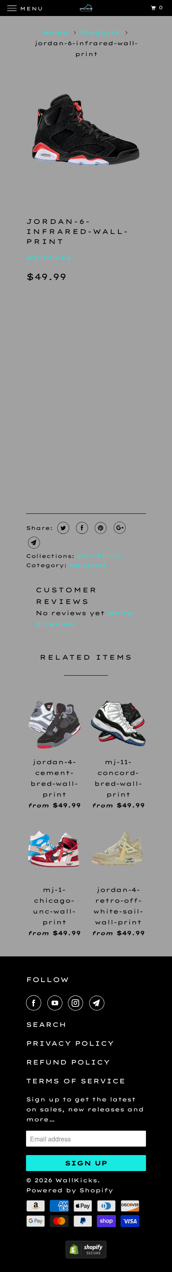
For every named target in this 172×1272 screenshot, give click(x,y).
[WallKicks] (86, 8)
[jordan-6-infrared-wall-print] (86, 134)
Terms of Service (76, 1081)
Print (43, 395)
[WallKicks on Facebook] (35, 1002)
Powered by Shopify (69, 1190)
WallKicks (48, 258)
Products (99, 32)
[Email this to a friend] (33, 543)
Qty (34, 441)
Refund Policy (68, 1062)
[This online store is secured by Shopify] (86, 1256)
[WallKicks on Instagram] (77, 1002)
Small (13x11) (58, 312)
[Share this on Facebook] (81, 528)
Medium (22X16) (62, 329)
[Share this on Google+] (119, 528)
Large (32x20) (59, 346)
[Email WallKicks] (98, 1002)
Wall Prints (99, 556)
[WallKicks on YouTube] (56, 1002)
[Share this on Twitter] (62, 528)
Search (46, 1024)
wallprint (88, 565)
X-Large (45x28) (63, 363)
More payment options (100, 478)
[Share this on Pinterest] (100, 528)
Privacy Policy (70, 1043)
